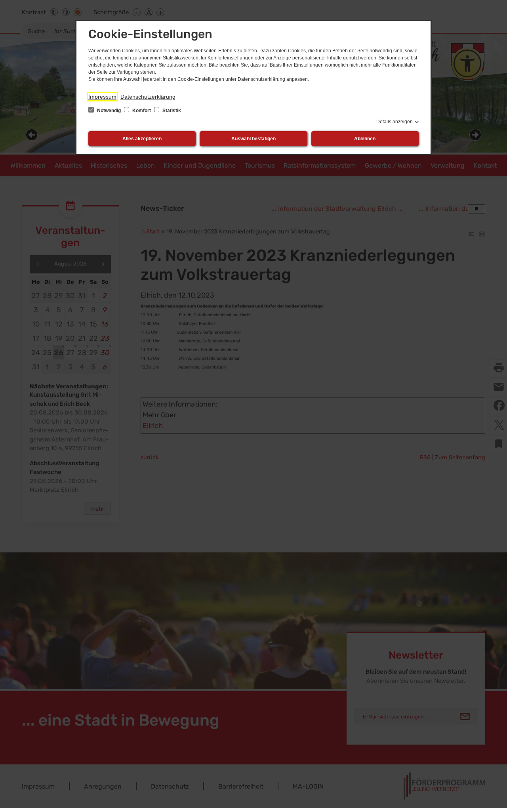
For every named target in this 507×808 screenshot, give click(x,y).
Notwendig (109, 110)
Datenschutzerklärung (147, 97)
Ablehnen (364, 138)
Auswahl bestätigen (253, 138)
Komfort (141, 110)
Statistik (171, 110)
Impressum (102, 97)
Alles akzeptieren (142, 138)
